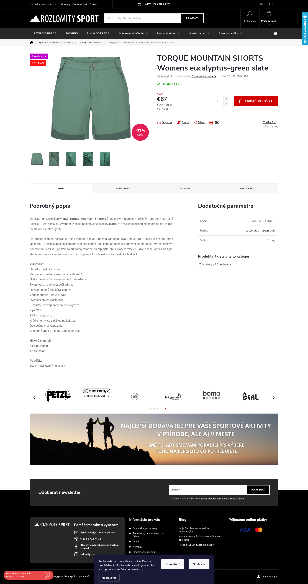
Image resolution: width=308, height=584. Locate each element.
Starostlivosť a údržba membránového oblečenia (200, 538)
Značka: (269, 122)
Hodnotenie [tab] (123, 188)
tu (142, 569)
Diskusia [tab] (185, 188)
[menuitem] (46, 33)
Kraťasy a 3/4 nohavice (217, 264)
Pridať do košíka (259, 101)
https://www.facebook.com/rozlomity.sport (99, 546)
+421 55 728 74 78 (90, 538)
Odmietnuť (172, 564)
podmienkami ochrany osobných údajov (223, 498)
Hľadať (192, 18)
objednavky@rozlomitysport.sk (97, 532)
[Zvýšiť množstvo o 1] (226, 98)
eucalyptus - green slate (260, 231)
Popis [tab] (61, 188)
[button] (142, 408)
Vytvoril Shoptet (270, 576)
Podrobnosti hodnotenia (203, 76)
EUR (267, 4)
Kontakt (137, 546)
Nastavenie (109, 578)
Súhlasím (199, 564)
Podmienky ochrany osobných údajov (78, 4)
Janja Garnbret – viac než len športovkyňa (194, 530)
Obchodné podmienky (41, 4)
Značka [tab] (247, 188)
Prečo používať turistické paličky (196, 545)
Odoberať (258, 489)
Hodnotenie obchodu (144, 552)
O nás (136, 541)
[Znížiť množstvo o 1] (226, 103)
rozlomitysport (88, 554)
